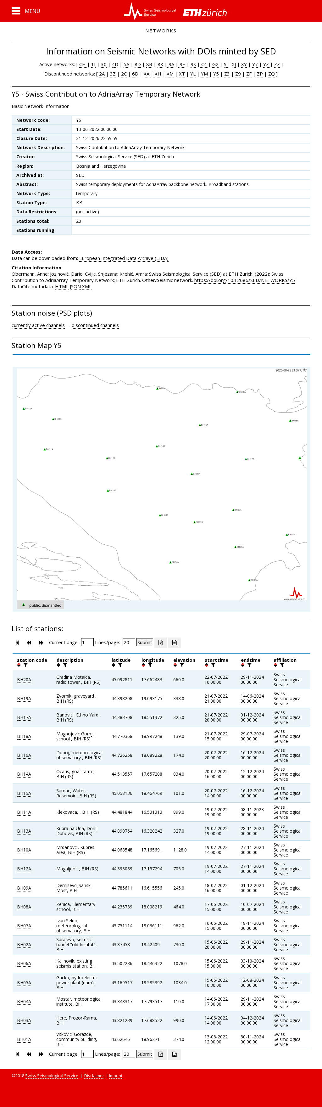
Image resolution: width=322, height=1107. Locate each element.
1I (93, 64)
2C (124, 73)
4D (115, 64)
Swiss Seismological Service (51, 1075)
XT (182, 73)
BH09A (24, 888)
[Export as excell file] (160, 643)
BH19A (24, 698)
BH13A (24, 831)
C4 (204, 64)
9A (170, 64)
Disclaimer (94, 1075)
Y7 (255, 64)
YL (193, 73)
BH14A (24, 774)
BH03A (24, 1020)
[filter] (25, 665)
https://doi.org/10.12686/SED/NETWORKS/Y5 (244, 280)
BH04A (24, 1001)
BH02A (24, 944)
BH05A (24, 983)
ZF (249, 73)
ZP (260, 73)
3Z (113, 73)
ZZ (277, 64)
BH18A (24, 736)
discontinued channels (95, 325)
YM (204, 73)
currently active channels (38, 325)
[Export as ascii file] (174, 643)
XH (157, 73)
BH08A (24, 907)
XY (244, 64)
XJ (234, 64)
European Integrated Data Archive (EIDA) (124, 258)
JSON (75, 286)
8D (138, 64)
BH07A (24, 926)
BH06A (24, 963)
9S (193, 64)
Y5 (216, 73)
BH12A (24, 869)
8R (149, 64)
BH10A (24, 850)
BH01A (24, 1039)
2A (102, 73)
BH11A (24, 812)
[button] (26, 11)
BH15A (24, 793)
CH (83, 64)
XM (170, 73)
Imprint (115, 1075)
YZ (266, 64)
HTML (62, 286)
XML (87, 286)
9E (181, 64)
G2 (215, 64)
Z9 (238, 73)
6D (135, 73)
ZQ (271, 73)
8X (160, 64)
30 (104, 64)
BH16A (24, 755)
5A (126, 64)
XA (147, 73)
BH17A (24, 717)
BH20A (24, 680)
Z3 (227, 73)
